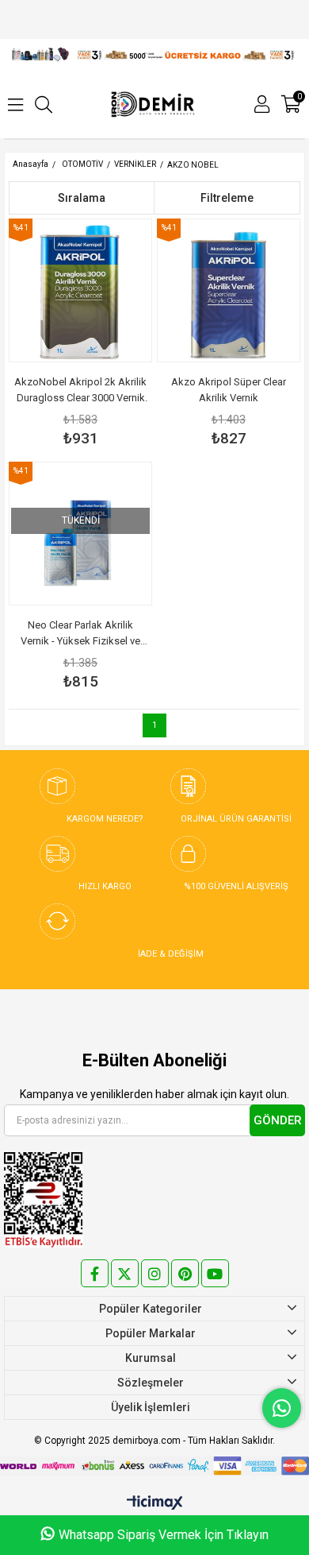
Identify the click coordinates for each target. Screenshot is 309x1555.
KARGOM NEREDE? (105, 819)
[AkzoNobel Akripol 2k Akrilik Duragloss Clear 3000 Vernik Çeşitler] (80, 290)
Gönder (278, 1120)
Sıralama (81, 197)
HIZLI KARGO (105, 886)
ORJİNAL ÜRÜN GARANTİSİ (236, 819)
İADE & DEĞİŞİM (171, 954)
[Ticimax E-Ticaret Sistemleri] (155, 1503)
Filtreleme (227, 197)
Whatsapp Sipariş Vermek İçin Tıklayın (164, 1534)
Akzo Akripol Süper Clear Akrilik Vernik (228, 390)
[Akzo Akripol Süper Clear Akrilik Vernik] (228, 290)
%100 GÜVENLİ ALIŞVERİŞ (236, 886)
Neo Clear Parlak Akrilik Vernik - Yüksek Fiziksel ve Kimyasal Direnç (80, 634)
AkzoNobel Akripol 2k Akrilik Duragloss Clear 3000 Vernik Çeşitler (80, 391)
